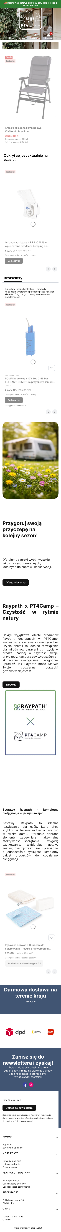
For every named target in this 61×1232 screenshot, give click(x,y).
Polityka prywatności (13, 1200)
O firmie (6, 1219)
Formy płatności (11, 1180)
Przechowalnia (10, 1167)
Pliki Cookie (8, 1203)
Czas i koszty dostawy (14, 1183)
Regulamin (8, 1144)
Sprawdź (11, 684)
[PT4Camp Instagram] (31, 1086)
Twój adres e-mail (11, 1100)
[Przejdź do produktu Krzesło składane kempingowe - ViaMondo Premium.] (30, 89)
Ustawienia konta (11, 1164)
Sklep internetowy (27, 1228)
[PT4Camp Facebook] (25, 1086)
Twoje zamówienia (12, 1161)
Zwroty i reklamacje (13, 1147)
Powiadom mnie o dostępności (24, 963)
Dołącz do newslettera (19, 1107)
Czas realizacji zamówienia (16, 1186)
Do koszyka (14, 260)
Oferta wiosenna (15, 582)
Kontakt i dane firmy (13, 1216)
